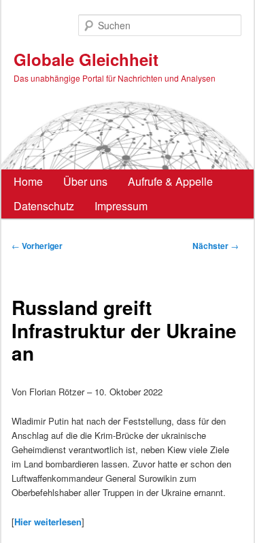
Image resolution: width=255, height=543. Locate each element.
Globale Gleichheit (86, 59)
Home (28, 181)
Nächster (215, 246)
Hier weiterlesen (48, 521)
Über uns (85, 181)
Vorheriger (37, 246)
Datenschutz (44, 206)
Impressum (121, 206)
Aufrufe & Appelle (170, 181)
